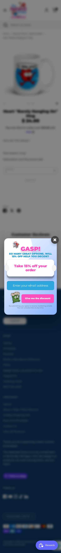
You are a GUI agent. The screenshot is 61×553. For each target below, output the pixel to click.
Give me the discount (37, 298)
